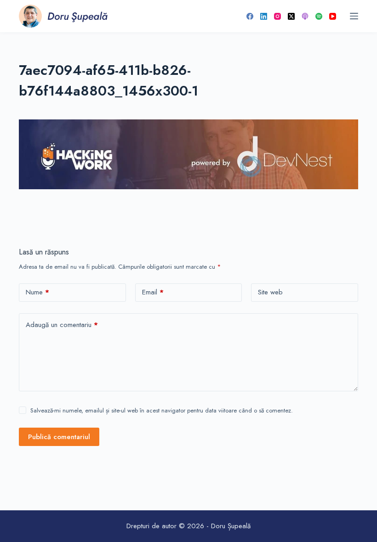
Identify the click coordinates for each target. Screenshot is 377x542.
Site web (270, 292)
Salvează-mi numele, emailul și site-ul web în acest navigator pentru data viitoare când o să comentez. (161, 410)
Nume (37, 292)
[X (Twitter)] (291, 16)
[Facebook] (249, 16)
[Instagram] (277, 16)
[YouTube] (332, 16)
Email (153, 292)
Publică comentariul (59, 437)
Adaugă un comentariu (62, 325)
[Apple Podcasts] (305, 16)
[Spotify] (318, 16)
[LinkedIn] (263, 16)
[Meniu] (354, 16)
